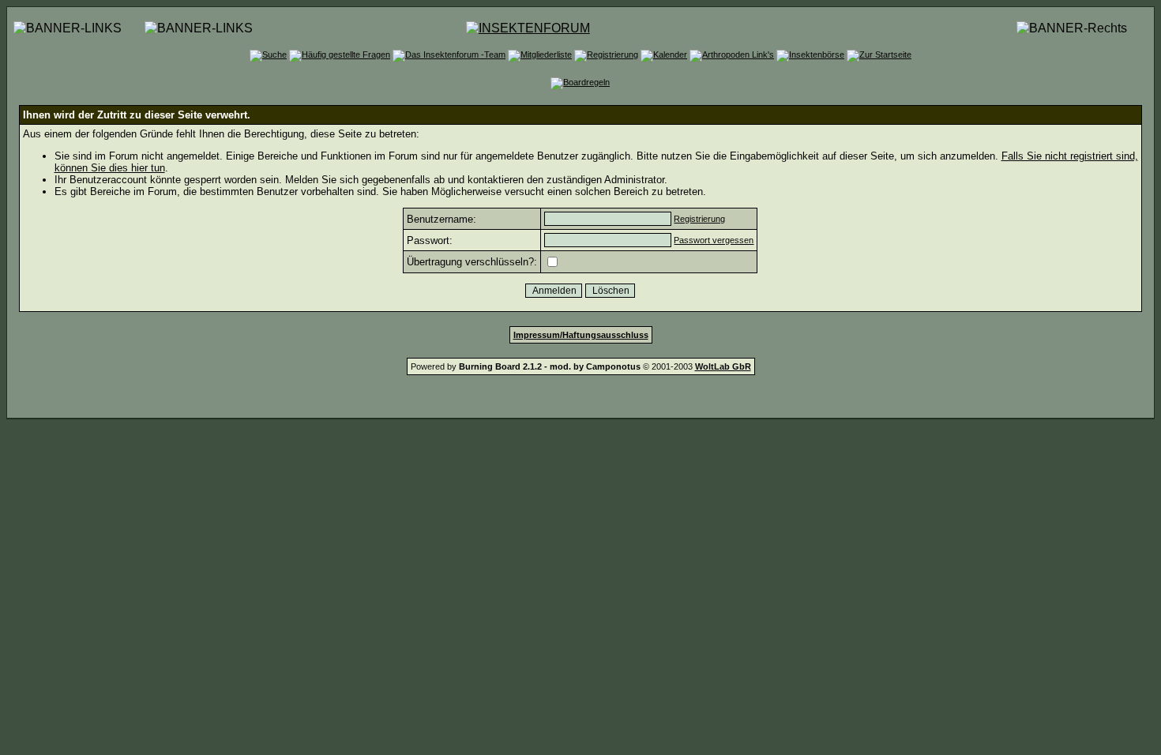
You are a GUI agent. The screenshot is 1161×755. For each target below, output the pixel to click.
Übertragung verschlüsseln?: (472, 262)
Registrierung (699, 218)
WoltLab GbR (723, 366)
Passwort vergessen (713, 240)
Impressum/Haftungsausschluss (580, 335)
